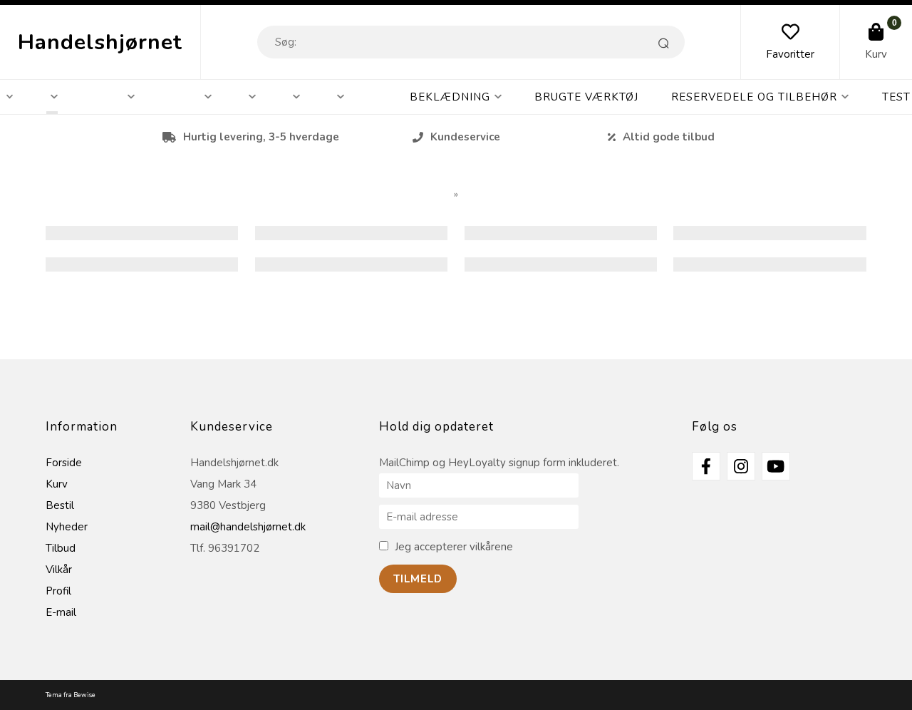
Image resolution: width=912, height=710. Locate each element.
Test (896, 97)
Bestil (60, 505)
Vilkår (59, 569)
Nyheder (67, 527)
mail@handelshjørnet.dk (248, 527)
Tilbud (61, 548)
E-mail (61, 612)
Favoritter (790, 54)
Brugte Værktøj (586, 97)
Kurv (876, 54)
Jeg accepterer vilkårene (454, 547)
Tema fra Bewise (70, 695)
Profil (58, 591)
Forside (64, 463)
